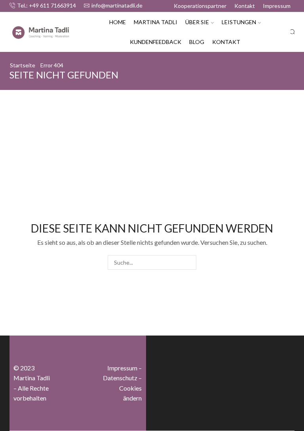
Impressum (277, 5)
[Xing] (77, 397)
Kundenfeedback (155, 41)
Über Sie (197, 22)
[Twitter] (77, 377)
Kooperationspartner (200, 5)
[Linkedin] (77, 417)
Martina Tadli (155, 22)
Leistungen (239, 22)
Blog (196, 41)
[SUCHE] (189, 262)
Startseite (22, 65)
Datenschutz (120, 377)
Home (117, 22)
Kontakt (244, 5)
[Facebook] (77, 357)
